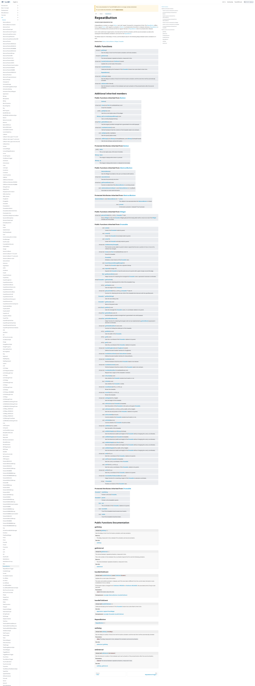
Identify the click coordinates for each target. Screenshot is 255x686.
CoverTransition (7, 175)
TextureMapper (7, 640)
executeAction (105, 177)
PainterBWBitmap (7, 485)
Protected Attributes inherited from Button (170, 13)
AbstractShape (6, 79)
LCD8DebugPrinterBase (9, 418)
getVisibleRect (109, 326)
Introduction (4, 5)
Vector (4, 680)
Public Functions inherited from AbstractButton (169, 16)
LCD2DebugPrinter (7, 387)
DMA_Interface (6, 194)
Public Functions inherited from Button (170, 10)
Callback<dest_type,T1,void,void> (11, 139)
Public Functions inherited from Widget (170, 22)
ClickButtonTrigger (7, 158)
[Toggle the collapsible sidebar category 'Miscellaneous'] (17, 13)
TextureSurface (7, 642)
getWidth (107, 331)
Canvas (5, 146)
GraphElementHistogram (9, 299)
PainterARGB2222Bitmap (9, 468)
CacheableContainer (8, 129)
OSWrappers (6, 459)
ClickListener (6, 163)
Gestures (5, 263)
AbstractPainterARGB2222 (9, 46)
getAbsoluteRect (109, 274)
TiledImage (5, 645)
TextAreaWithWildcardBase (9, 628)
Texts (4, 638)
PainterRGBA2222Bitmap (9, 518)
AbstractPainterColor (8, 58)
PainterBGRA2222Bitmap (9, 480)
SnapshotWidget (7, 609)
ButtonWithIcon (7, 125)
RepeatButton (6, 566)
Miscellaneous (4, 12)
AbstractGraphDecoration (9, 34)
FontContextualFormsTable (9, 237)
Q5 (3, 554)
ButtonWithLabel (7, 127)
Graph (4, 273)
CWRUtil (5, 177)
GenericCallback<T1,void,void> (10, 256)
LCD (4, 366)
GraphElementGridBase (9, 292)
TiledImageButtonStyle (8, 647)
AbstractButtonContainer (9, 24)
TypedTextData (6, 673)
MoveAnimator (6, 444)
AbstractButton (7, 22)
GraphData (5, 277)
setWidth (107, 425)
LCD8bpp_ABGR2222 (8, 409)
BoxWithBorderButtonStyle (9, 115)
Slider (4, 602)
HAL (4, 330)
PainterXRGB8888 (7, 521)
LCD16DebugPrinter (8, 373)
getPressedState (105, 182)
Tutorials (3, 15)
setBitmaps (104, 138)
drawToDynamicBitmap (111, 263)
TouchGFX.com (238, 2)
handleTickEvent (105, 67)
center (107, 228)
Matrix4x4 (5, 437)
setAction (103, 188)
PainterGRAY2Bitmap (8, 490)
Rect (4, 564)
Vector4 (5, 683)
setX (106, 453)
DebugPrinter (6, 187)
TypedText (5, 671)
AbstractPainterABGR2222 (9, 43)
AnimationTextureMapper (9, 91)
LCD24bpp (5, 380)
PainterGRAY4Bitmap (8, 494)
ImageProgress (7, 346)
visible (103, 514)
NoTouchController (8, 454)
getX (106, 337)
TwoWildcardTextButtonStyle (10, 669)
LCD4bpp (5, 397)
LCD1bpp (5, 375)
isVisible (107, 381)
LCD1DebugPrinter (7, 377)
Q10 (4, 549)
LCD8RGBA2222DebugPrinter (10, 420)
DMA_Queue (6, 196)
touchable (104, 509)
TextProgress (6, 633)
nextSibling (105, 492)
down (101, 155)
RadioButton (6, 559)
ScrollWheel (6, 583)
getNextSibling (109, 296)
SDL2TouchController (8, 590)
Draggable (5, 201)
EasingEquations (7, 222)
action (121, 199)
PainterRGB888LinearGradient (10, 513)
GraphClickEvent (7, 275)
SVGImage (5, 616)
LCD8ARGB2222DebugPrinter (10, 404)
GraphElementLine (7, 301)
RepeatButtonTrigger (8, 568)
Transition (5, 666)
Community (230, 2)
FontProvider (6, 241)
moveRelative (108, 387)
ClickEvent (5, 160)
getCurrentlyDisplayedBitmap (109, 116)
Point (4, 537)
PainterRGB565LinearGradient (10, 504)
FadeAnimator (6, 230)
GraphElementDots (8, 289)
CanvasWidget (6, 148)
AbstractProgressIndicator (9, 77)
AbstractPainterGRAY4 (8, 63)
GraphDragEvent (7, 280)
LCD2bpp (5, 385)
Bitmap (5, 96)
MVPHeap (5, 449)
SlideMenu (5, 599)
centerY (107, 239)
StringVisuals (6, 614)
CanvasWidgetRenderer (9, 151)
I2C (4, 335)
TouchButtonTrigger (8, 659)
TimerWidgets (6, 649)
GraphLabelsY (6, 311)
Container (5, 172)
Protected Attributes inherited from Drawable (170, 27)
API (2, 17)
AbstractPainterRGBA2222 (9, 72)
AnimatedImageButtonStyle (10, 86)
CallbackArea (6, 144)
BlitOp (4, 101)
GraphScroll (6, 313)
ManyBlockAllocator (8, 432)
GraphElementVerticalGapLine (10, 304)
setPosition (108, 403)
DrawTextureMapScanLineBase (11, 215)
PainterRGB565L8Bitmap (9, 502)
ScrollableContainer (8, 576)
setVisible (107, 420)
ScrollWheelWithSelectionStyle (10, 587)
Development (4, 10)
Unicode (5, 678)
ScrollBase (5, 578)
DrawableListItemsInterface (10, 210)
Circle (4, 153)
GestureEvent (6, 261)
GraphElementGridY (8, 296)
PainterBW (5, 482)
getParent (107, 302)
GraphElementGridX (8, 294)
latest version (119, 9)
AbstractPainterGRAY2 (8, 60)
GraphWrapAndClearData (9, 323)
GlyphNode (6, 265)
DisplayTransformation (8, 191)
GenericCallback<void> (8, 258)
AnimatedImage (7, 84)
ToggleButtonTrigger (8, 654)
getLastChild (104, 215)
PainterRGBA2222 (7, 516)
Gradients (5, 270)
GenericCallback (7, 251)
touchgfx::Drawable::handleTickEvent (114, 614)
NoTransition (6, 456)
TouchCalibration (7, 661)
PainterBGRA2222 (7, 478)
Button (4, 117)
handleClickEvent (105, 61)
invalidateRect (109, 370)
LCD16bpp (5, 368)
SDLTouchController (8, 592)
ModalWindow (6, 442)
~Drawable (108, 481)
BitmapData (6, 98)
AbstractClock (6, 27)
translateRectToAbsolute (111, 475)
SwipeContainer (7, 618)
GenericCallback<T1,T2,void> (10, 253)
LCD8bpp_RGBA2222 (8, 416)
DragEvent (5, 199)
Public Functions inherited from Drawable (171, 24)
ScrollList (5, 580)
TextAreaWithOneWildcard (9, 623)
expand (107, 268)
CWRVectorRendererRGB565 (10, 182)
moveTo (107, 392)
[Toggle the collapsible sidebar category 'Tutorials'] (17, 15)
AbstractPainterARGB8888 (9, 48)
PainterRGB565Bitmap (8, 499)
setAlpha (103, 133)
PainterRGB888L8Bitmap (9, 511)
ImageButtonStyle (7, 344)
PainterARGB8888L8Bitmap (9, 475)
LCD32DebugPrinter (8, 394)
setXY (106, 459)
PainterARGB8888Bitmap (9, 473)
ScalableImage (6, 571)
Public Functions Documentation (168, 29)
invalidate (107, 359)
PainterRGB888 (6, 506)
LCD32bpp (5, 389)
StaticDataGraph (7, 611)
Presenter (5, 547)
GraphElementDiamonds (9, 287)
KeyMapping (6, 358)
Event (4, 227)
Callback (5, 134)
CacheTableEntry (7, 132)
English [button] (15, 2)
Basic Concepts (5, 8)
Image (4, 342)
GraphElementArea (8, 282)
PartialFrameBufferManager (10, 530)
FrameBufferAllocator (8, 244)
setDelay (103, 76)
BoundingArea (6, 106)
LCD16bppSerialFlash (8, 370)
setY (106, 470)
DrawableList (6, 206)
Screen (4, 573)
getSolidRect (104, 122)
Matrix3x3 (5, 435)
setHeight (107, 398)
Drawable (5, 203)
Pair (4, 528)
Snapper (5, 607)
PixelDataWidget (7, 535)
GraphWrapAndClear (8, 320)
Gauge (4, 249)
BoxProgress (6, 110)
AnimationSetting (7, 89)
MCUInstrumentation (8, 440)
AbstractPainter (7, 41)
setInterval (104, 83)
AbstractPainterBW (7, 55)
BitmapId (120, 263)
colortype (5, 168)
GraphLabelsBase (7, 306)
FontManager (6, 239)
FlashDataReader (7, 232)
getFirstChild (108, 279)
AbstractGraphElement (8, 36)
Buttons (5, 122)
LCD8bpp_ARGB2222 (8, 411)
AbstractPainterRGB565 (9, 67)
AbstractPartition (7, 74)
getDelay (103, 50)
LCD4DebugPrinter (7, 399)
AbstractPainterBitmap (8, 53)
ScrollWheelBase (7, 585)
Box (4, 108)
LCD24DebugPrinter (8, 382)
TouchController (7, 664)
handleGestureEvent (110, 353)
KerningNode (6, 351)
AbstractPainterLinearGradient (10, 65)
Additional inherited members (167, 8)
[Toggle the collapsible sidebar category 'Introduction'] (17, 6)
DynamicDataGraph (8, 220)
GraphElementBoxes (8, 284)
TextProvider (6, 635)
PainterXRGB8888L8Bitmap (9, 525)
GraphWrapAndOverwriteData (10, 327)
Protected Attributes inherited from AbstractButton (170, 20)
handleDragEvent (109, 348)
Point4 (4, 544)
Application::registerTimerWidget (105, 611)
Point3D (5, 542)
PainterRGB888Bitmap (8, 509)
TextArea (5, 621)
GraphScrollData (7, 315)
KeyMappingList (7, 361)
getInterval (104, 55)
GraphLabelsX (6, 308)
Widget (116, 41)
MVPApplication (7, 447)
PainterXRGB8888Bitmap (9, 523)
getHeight (107, 285)
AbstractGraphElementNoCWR (10, 39)
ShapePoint (6, 597)
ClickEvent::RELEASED (131, 585)
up (100, 160)
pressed (121, 204)
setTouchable (108, 414)
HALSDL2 (5, 332)
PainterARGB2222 (7, 466)
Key (4, 354)
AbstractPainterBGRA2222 (9, 51)
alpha (101, 149)
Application (6, 94)
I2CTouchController (8, 337)
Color (4, 165)
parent (103, 497)
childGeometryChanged (111, 244)
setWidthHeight (109, 431)
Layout (4, 363)
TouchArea (5, 657)
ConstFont (5, 170)
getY (106, 342)
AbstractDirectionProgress (9, 32)
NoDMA (5, 451)
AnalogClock (6, 82)
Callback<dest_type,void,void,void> (11, 141)
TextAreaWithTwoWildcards (10, 626)
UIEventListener (7, 676)
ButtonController (7, 120)
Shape (4, 595)
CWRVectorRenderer (8, 179)
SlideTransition (6, 604)
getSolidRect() (144, 321)
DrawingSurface (7, 213)
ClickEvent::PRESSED (118, 585)
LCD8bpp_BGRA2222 (8, 413)
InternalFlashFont (7, 349)
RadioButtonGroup (7, 561)
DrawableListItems (7, 208)
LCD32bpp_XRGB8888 (8, 392)
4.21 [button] (223, 2)
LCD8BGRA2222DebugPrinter (10, 406)
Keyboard (5, 356)
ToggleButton (6, 652)
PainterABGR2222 (7, 461)
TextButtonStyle (7, 630)
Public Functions (165, 6)
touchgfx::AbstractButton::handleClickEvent (115, 595)
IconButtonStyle (7, 339)
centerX (107, 233)
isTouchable (108, 376)
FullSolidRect (6, 246)
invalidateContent (106, 127)
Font (4, 234)
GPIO (4, 268)
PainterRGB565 (6, 497)
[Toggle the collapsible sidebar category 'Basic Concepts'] (17, 8)
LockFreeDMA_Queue (8, 430)
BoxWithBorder (7, 113)
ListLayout (5, 428)
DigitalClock (6, 189)
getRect (107, 307)
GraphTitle (5, 318)
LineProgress (6, 425)
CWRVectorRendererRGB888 (10, 184)
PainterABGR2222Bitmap (9, 463)
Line (4, 423)
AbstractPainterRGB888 (9, 70)
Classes (4, 20)
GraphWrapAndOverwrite (9, 325)
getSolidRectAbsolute (110, 318)
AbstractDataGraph (8, 29)
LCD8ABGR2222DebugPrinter (10, 401)
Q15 (4, 552)
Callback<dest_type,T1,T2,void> (10, 137)
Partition (5, 533)
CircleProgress (6, 156)
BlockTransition (7, 103)
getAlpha (103, 111)
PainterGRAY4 (6, 492)
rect (103, 503)
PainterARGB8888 (7, 471)
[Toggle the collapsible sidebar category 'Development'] (17, 10)
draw (102, 105)
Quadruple (5, 556)
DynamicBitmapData (8, 218)
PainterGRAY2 (6, 487)
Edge (4, 225)
